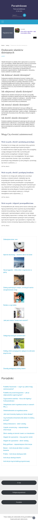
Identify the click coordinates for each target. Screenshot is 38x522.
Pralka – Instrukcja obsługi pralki (14, 454)
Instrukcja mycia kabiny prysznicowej (16, 461)
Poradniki (19, 502)
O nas (19, 483)
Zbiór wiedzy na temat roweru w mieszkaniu (18, 433)
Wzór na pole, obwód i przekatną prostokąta (17, 142)
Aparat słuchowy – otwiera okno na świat (17, 255)
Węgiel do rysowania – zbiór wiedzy (15, 441)
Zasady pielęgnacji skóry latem (14, 368)
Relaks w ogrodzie (9, 305)
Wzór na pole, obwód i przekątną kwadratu (17, 172)
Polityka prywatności (19, 492)
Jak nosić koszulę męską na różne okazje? (18, 414)
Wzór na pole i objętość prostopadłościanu (17, 203)
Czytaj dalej (5, 166)
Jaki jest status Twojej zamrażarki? (15, 320)
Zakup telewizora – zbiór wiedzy (14, 424)
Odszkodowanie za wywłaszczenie (15, 410)
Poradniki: (7, 378)
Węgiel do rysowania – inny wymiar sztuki (18, 437)
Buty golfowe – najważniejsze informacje (17, 444)
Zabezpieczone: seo (10, 239)
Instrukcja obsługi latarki (12, 457)
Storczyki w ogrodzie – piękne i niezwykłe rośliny (28, 32)
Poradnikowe (19, 6)
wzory (3, 56)
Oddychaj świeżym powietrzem (14, 336)
